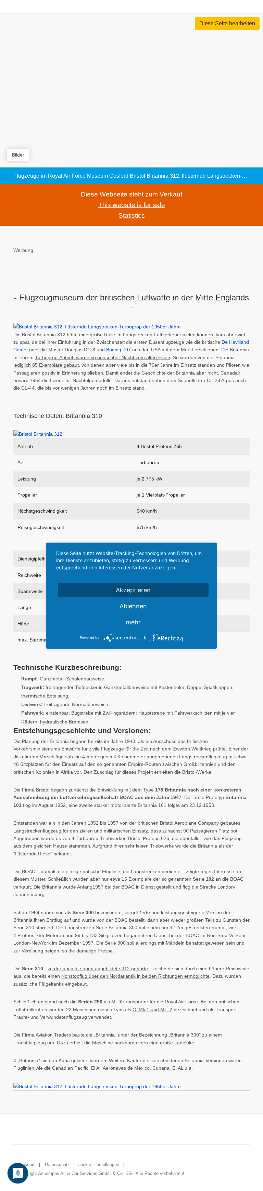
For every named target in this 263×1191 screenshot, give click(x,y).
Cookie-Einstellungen (98, 1164)
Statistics (131, 215)
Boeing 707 (118, 349)
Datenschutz (57, 1164)
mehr (133, 621)
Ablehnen (133, 605)
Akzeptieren (133, 589)
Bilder (18, 155)
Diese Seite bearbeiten (227, 23)
